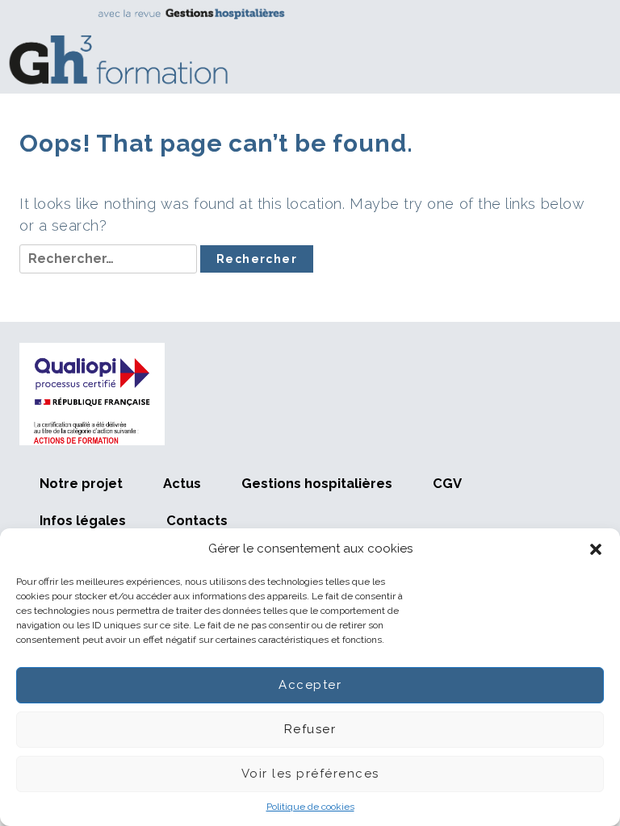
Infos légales (83, 520)
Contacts (197, 520)
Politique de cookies (310, 806)
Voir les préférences (310, 773)
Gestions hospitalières (316, 483)
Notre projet (81, 483)
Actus (182, 483)
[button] (596, 549)
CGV (447, 483)
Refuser (310, 729)
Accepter (310, 685)
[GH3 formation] (304, 46)
